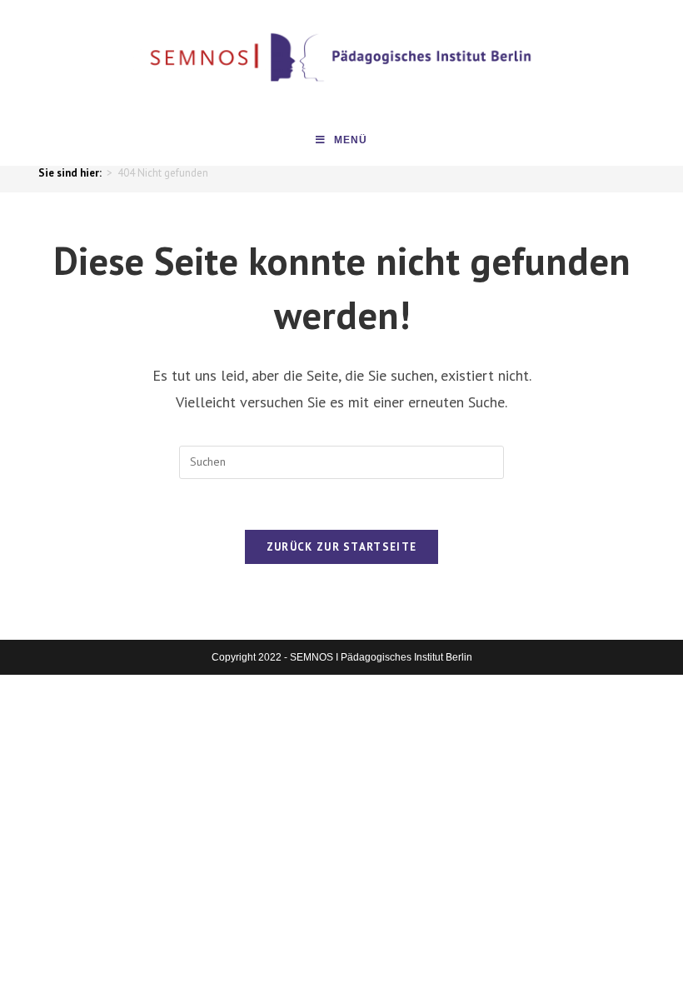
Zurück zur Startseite (341, 547)
